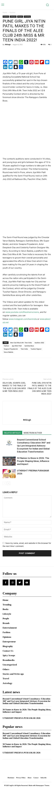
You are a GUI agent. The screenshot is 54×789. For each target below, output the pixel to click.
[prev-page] (4, 483)
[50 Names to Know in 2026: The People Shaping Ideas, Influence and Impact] (9, 461)
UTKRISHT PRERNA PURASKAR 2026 (21, 718)
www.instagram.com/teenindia (23, 319)
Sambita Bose (29, 346)
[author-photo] (27, 416)
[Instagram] (12, 582)
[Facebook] (5, 50)
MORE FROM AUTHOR (33, 433)
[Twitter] (11, 50)
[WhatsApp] (23, 50)
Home (5, 12)
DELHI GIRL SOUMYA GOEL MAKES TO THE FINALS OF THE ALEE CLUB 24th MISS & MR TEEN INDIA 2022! (14, 387)
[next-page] (8, 483)
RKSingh (8, 44)
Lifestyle (13, 16)
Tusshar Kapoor (36, 349)
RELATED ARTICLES (12, 433)
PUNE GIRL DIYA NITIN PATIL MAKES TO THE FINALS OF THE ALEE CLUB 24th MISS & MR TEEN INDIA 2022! (39, 388)
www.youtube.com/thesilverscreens (22, 312)
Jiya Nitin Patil (17, 346)
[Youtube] (27, 582)
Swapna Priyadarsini (11, 349)
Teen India (24, 349)
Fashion (12, 12)
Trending (27, 16)
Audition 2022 (39, 343)
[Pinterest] (17, 50)
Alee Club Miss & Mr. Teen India (21, 343)
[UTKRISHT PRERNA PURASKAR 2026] (9, 473)
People (20, 16)
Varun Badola (8, 352)
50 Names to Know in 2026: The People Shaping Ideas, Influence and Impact (33, 461)
